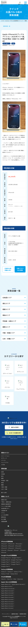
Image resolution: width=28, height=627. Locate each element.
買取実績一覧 (6, 26)
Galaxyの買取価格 (7, 569)
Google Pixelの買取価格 (9, 555)
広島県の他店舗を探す (8, 269)
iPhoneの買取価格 (7, 541)
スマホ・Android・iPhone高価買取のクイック (12, 20)
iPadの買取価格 (6, 577)
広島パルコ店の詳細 (20, 269)
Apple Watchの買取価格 (9, 582)
